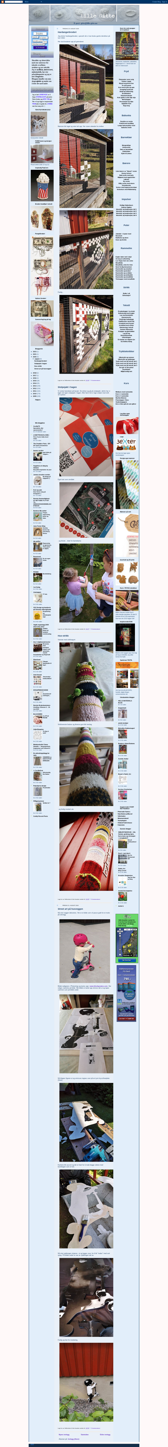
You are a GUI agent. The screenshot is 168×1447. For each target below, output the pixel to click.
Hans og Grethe (121, 240)
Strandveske (126, 185)
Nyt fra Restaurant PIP (131, 857)
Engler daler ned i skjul (123, 257)
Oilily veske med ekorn (126, 183)
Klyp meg (126, 105)
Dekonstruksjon (126, 95)
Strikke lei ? (46, 803)
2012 (35, 388)
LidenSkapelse (38, 729)
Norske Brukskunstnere (41, 705)
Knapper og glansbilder (126, 331)
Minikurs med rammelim (124, 392)
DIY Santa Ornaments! (40, 445)
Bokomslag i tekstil (126, 327)
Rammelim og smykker (124, 269)
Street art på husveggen (42, 369)
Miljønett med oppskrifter (126, 177)
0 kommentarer (95, 380)
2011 (35, 391)
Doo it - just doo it (124, 853)
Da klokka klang (126, 341)
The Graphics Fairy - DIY (41, 443)
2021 (35, 354)
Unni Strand (37, 675)
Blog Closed (122, 870)
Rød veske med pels (126, 175)
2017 (35, 375)
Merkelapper (126, 99)
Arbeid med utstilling (126, 123)
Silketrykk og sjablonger (126, 359)
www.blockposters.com (98, 986)
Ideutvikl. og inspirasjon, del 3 (126, 213)
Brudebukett (126, 93)
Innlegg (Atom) (73, 1439)
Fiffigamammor (38, 801)
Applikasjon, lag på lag (126, 321)
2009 (35, 396)
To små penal (126, 85)
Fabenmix (121, 825)
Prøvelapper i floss (122, 400)
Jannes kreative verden (41, 474)
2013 (35, 386)
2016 (35, 378)
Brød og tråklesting (126, 91)
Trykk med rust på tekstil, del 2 (126, 363)
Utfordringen (126, 337)
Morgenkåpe (126, 145)
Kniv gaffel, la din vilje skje (126, 97)
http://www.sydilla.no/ (125, 814)
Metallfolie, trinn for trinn (124, 265)
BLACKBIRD (37, 714)
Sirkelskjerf (126, 295)
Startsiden (85, 1435)
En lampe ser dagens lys (126, 339)
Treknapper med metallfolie (125, 279)
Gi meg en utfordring (123, 259)
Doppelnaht (122, 708)
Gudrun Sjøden (126, 207)
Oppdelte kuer (126, 103)
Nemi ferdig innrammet (124, 267)
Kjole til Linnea (126, 153)
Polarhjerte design (39, 786)
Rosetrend (37, 556)
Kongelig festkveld (126, 89)
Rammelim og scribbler (124, 273)
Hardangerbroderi (40, 361)
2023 (35, 351)
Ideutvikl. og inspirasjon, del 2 (126, 211)
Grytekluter (126, 369)
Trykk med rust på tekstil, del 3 (126, 365)
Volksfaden (121, 816)
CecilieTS (36, 426)
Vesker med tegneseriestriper (126, 187)
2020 (35, 357)
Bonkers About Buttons (126, 743)
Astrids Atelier (123, 759)
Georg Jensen (126, 173)
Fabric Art (121, 868)
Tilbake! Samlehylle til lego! (47, 663)
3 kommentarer (95, 1428)
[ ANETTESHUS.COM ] (41, 435)
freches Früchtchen (125, 789)
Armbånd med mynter (126, 323)
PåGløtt (35, 572)
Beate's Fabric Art (124, 774)
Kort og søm (37, 490)
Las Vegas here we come (124, 261)
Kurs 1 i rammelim (122, 394)
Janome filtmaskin (126, 329)
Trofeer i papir (126, 81)
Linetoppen (37, 592)
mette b (120, 906)
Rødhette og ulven (122, 238)
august (37, 359)
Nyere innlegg (64, 1435)
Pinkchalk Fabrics (124, 811)
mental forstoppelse (125, 891)
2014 (35, 383)
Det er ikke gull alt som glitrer (126, 404)
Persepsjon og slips (126, 101)
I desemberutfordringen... (47, 693)
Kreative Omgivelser (125, 875)
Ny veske (126, 181)
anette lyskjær (123, 723)
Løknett (126, 179)
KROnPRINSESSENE (40, 690)
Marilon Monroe (121, 398)
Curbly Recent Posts (40, 816)
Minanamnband (123, 818)
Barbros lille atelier (40, 511)
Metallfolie (119, 263)
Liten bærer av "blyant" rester (126, 171)
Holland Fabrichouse (125, 823)
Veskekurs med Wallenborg (126, 189)
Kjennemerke (126, 317)
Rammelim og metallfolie (124, 277)
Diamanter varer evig (126, 79)
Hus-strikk (38, 366)
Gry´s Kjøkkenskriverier (41, 642)
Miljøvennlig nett (126, 371)
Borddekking (47, 574)
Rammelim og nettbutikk (124, 275)
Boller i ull (126, 293)
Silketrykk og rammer (126, 357)
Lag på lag (126, 333)
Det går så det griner (126, 367)
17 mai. (45, 594)
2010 (35, 393)
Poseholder (46, 787)
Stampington (122, 820)
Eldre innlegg (105, 1435)
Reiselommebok (126, 335)
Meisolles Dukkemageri (126, 728)
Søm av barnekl (126, 149)
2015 (35, 380)
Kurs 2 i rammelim (122, 396)
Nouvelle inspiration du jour (42, 469)
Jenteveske (126, 147)
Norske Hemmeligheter (41, 498)
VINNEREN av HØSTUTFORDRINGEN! (47, 758)
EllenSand (36, 659)
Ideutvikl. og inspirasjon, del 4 (126, 215)
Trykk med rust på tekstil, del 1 (126, 361)
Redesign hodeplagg (126, 319)
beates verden (38, 450)
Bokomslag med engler (126, 313)
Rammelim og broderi (123, 271)
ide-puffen (36, 541)
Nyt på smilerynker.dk (132, 841)
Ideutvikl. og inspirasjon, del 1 (126, 209)
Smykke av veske (126, 121)
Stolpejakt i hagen (40, 363)
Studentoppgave (121, 402)
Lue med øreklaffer (126, 315)
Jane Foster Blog (39, 526)
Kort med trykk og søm (126, 87)
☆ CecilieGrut (38, 770)
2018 (35, 373)
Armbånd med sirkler (126, 325)
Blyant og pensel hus (126, 83)
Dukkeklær (126, 151)
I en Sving (36, 587)
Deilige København (126, 205)
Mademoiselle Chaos (40, 744)
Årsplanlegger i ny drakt (126, 311)
